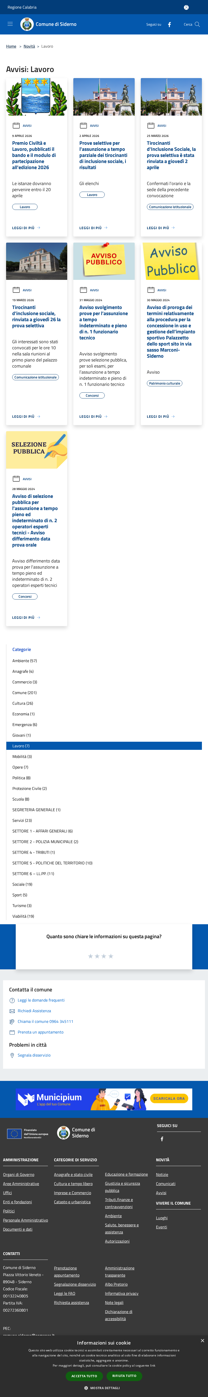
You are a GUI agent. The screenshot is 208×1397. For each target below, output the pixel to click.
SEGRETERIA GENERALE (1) (36, 810)
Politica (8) (21, 778)
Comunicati (166, 1184)
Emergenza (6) (24, 724)
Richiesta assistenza (71, 1302)
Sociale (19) (22, 884)
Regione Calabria (22, 7)
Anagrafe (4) (22, 671)
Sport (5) (19, 895)
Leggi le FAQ (64, 1293)
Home (11, 46)
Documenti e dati (17, 1229)
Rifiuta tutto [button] (124, 1376)
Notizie (162, 1174)
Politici (9, 1211)
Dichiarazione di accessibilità (118, 1315)
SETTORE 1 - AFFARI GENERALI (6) (42, 831)
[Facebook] (167, 24)
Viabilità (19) (23, 916)
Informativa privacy (121, 1293)
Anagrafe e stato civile (73, 1174)
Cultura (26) (22, 703)
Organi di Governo (18, 1174)
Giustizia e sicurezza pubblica (122, 1186)
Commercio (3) (24, 682)
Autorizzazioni (117, 1241)
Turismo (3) (21, 905)
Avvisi (27, 125)
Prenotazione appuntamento (66, 1271)
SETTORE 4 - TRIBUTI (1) (33, 852)
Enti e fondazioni (17, 1202)
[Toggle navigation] (10, 24)
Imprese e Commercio (72, 1193)
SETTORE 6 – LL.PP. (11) (33, 873)
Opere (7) (20, 767)
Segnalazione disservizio (75, 1284)
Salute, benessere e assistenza (122, 1228)
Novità (29, 46)
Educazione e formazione (126, 1174)
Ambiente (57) (24, 661)
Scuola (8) (20, 799)
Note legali (114, 1302)
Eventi (161, 1227)
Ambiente (113, 1216)
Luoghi (162, 1218)
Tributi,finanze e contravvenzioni (119, 1203)
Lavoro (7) (20, 746)
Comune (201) (24, 693)
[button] (104, 1388)
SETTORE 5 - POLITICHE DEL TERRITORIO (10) (52, 863)
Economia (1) (23, 714)
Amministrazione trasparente (119, 1271)
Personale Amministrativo (25, 1220)
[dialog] (104, 1366)
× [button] (202, 1341)
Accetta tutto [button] (84, 1376)
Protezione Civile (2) (29, 788)
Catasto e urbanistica (72, 1202)
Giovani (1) (21, 735)
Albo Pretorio (116, 1284)
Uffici (7, 1193)
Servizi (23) (22, 820)
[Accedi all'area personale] (186, 7)
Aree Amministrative (21, 1184)
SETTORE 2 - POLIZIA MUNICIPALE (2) (45, 842)
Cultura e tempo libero (73, 1184)
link (152, 1365)
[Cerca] (197, 24)
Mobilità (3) (22, 756)
